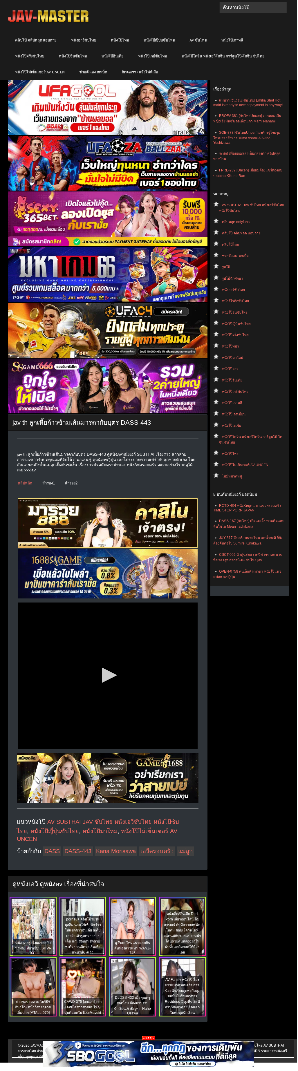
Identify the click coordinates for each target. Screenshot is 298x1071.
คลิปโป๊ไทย (230, 245)
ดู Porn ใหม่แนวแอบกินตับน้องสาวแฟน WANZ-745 (132, 948)
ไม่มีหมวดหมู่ (232, 476)
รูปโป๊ (226, 267)
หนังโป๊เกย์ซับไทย (152, 56)
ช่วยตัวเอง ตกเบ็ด (93, 72)
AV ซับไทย (198, 40)
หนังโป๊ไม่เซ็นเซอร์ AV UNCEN (40, 72)
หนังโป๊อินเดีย (113, 56)
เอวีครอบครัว (157, 851)
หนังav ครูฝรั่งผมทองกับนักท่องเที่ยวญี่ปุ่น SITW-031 (33, 948)
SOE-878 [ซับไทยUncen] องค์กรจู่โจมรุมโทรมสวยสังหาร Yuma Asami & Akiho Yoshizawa (246, 138)
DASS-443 (77, 851)
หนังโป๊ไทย (120, 40)
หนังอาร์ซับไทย (83, 40)
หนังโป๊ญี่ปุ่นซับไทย (159, 40)
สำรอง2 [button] (71, 483)
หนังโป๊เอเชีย (231, 426)
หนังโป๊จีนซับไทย (73, 56)
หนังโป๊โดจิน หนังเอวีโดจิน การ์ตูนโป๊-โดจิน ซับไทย (223, 56)
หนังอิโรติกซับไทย (235, 301)
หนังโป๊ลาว (230, 369)
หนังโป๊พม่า (230, 346)
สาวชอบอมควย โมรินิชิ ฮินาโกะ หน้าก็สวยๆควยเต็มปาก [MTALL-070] (33, 1007)
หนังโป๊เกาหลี (232, 40)
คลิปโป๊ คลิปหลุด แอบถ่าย (36, 40)
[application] (108, 676)
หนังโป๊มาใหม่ (232, 358)
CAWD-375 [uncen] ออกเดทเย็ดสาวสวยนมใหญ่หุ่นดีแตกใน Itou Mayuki (83, 1007)
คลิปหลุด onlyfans (236, 222)
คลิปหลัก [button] (25, 483)
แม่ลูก (185, 851)
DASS (52, 851)
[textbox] (252, 7)
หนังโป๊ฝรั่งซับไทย (29, 56)
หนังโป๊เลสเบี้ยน (233, 414)
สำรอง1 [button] (48, 483)
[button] (108, 675)
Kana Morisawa (116, 851)
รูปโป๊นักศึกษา (232, 278)
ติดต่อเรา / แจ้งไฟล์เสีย (140, 72)
